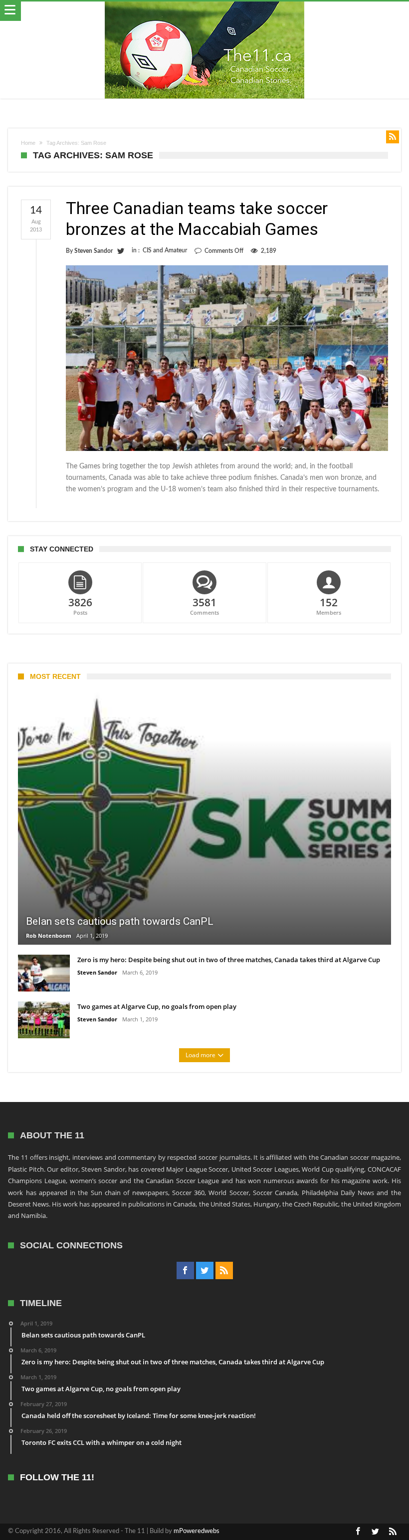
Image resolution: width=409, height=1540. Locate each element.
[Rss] (224, 1271)
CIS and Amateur (165, 250)
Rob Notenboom (48, 935)
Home (28, 143)
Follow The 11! (57, 1477)
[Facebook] (185, 1271)
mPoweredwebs (196, 1531)
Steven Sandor (93, 251)
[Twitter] (204, 1271)
